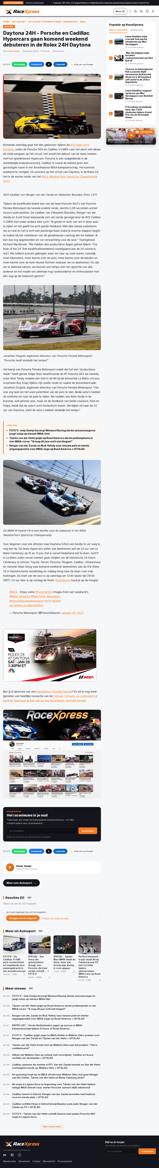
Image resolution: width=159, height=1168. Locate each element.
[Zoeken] (141, 11)
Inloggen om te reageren (22, 918)
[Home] (22, 11)
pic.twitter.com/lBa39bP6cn (26, 605)
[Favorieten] (147, 11)
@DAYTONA (38, 596)
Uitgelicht (136, 30)
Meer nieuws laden (52, 1126)
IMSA (83, 22)
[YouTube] (4, 1155)
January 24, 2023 (72, 612)
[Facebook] (12, 1155)
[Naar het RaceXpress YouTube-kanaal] (131, 136)
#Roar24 (24, 596)
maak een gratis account (56, 918)
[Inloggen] (153, 11)
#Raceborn (53, 596)
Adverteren (24, 1161)
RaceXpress (62, 580)
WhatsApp (19, 64)
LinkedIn (60, 64)
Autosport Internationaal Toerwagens (52, 22)
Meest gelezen (118, 30)
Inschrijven (88, 830)
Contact (36, 1161)
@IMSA (13, 596)
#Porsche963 (43, 592)
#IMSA (13, 592)
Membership (9, 1161)
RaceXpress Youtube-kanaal (54, 691)
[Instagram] (19, 1155)
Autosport (19, 22)
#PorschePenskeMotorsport (26, 601)
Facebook (36, 64)
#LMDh (56, 601)
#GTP (48, 601)
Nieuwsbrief (49, 1161)
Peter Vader (14, 51)
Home (6, 22)
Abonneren (146, 132)
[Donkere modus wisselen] (135, 11)
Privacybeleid (65, 1161)
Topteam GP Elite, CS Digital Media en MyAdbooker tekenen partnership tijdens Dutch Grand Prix (75, 3)
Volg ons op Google (83, 64)
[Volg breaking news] (130, 11)
